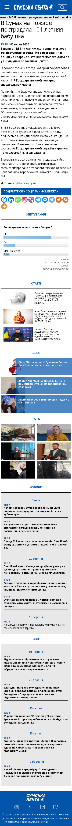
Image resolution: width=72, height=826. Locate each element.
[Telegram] (38, 200)
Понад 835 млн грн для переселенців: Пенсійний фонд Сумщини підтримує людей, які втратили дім (36, 544)
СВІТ (36, 639)
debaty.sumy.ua (26, 183)
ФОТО (36, 418)
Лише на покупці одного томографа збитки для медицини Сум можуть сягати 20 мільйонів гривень (48, 297)
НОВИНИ (36, 487)
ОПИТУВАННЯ (36, 214)
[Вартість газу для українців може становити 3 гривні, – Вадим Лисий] (54, 451)
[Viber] (31, 200)
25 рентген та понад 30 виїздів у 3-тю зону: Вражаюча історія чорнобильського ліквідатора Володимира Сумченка (36, 719)
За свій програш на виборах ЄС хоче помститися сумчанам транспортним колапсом (42, 384)
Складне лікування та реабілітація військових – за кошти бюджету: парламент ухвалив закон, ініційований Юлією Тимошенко (35, 586)
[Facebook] (4, 200)
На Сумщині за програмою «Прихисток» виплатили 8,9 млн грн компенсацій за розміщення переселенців (30, 528)
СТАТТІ (36, 283)
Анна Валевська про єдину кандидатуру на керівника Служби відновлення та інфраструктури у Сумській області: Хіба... (50, 315)
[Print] (59, 200)
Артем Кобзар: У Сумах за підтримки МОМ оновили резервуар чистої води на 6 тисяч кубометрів (32, 511)
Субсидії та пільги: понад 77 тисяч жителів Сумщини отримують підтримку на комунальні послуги (35, 603)
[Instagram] (24, 200)
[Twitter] (52, 200)
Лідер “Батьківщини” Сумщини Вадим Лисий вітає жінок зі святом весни (42, 363)
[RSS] (65, 200)
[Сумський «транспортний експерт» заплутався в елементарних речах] (54, 432)
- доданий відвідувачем (55, 268)
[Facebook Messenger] (45, 200)
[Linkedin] (11, 200)
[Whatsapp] (18, 200)
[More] (4, 206)
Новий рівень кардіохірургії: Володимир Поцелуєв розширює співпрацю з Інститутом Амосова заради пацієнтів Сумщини (33, 773)
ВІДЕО (36, 352)
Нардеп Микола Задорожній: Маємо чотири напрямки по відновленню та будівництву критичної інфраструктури (47, 335)
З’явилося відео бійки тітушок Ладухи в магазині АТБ (43, 401)
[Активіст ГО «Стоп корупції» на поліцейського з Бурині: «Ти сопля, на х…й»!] (18, 470)
